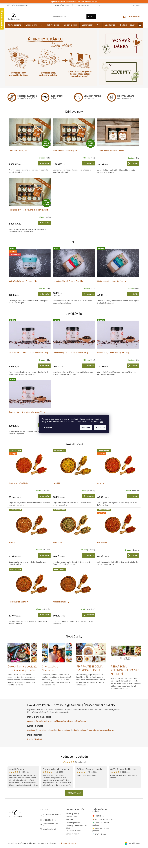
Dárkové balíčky (32, 721)
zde (101, 421)
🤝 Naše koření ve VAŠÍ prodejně (100, 829)
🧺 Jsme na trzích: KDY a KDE (103, 819)
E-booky (30, 739)
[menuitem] (14, 25)
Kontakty (69, 820)
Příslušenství (38, 739)
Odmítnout (86, 427)
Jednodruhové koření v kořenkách (84, 730)
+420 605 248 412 (49, 820)
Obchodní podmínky (73, 823)
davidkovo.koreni (49, 829)
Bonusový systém (72, 834)
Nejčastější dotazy (62, 5)
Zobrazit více (74, 793)
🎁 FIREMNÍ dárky (99, 816)
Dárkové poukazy (81, 721)
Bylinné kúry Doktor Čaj (105, 730)
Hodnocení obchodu (74, 756)
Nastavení (48, 427)
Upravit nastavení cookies (66, 843)
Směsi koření (31, 730)
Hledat (91, 17)
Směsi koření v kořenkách (46, 730)
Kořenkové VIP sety (46, 721)
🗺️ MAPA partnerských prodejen (100, 824)
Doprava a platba (82, 5)
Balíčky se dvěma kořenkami (64, 721)
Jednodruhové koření (63, 730)
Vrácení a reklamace (73, 831)
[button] (12, 58)
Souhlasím (100, 427)
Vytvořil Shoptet (135, 843)
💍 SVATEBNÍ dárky (99, 834)
